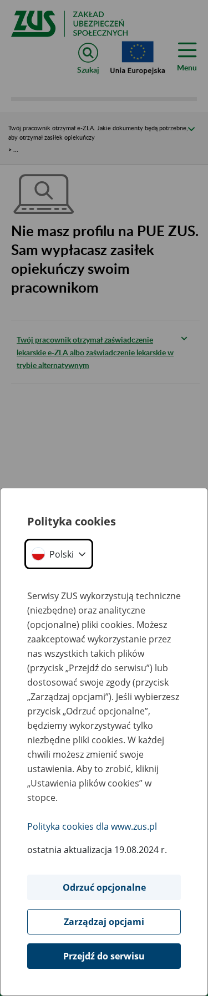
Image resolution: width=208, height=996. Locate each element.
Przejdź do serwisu (104, 956)
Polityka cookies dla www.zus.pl (92, 826)
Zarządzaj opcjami (104, 922)
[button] (58, 554)
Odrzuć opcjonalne (104, 887)
